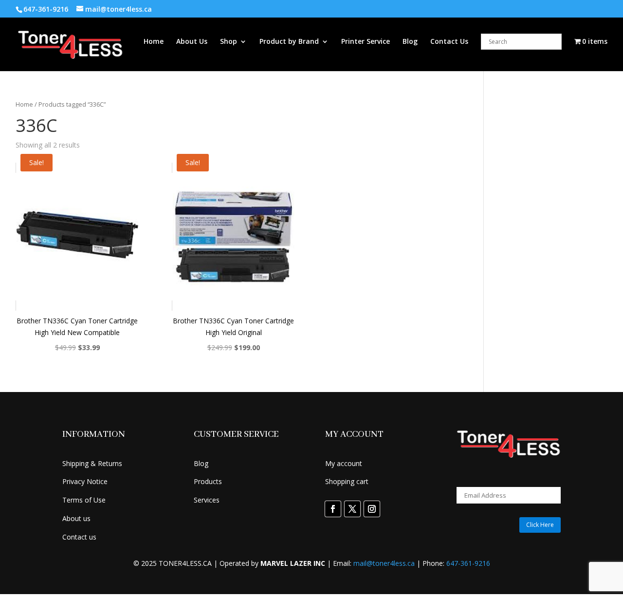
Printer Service (365, 42)
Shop (228, 42)
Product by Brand (289, 42)
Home (154, 42)
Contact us (79, 537)
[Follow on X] (352, 509)
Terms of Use (84, 500)
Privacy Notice (85, 481)
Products (208, 481)
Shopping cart (346, 481)
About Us (191, 42)
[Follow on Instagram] (372, 509)
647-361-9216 (468, 563)
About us (76, 518)
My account (343, 463)
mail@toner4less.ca (384, 563)
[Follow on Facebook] (333, 509)
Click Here (540, 525)
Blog (410, 42)
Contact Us (449, 42)
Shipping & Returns (92, 463)
